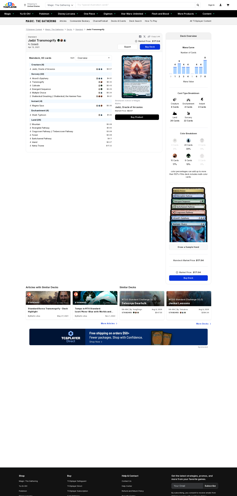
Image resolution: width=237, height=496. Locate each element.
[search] (135, 5)
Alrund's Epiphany (40, 78)
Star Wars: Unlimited (132, 13)
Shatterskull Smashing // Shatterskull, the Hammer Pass (56, 96)
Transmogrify (38, 82)
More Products (186, 13)
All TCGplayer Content (200, 21)
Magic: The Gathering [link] (28, 481)
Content (207, 13)
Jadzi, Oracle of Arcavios (43, 69)
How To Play (151, 21)
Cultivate (36, 85)
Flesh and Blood (160, 13)
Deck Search (135, 21)
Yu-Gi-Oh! (25, 13)
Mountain (36, 124)
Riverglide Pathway (41, 128)
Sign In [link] (211, 5)
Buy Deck (150, 47)
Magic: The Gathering (41, 21)
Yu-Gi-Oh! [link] (23, 486)
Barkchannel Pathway (42, 138)
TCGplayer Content (34, 29)
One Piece (89, 13)
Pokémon (44, 13)
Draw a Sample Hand (188, 247)
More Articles (108, 323)
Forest (35, 135)
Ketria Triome (38, 146)
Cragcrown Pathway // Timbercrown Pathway (52, 131)
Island (34, 142)
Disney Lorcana (66, 13)
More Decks (202, 324)
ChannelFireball (100, 21)
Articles (63, 21)
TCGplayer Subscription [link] (77, 491)
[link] (9, 5)
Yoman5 (35, 44)
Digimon (108, 13)
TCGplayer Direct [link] (74, 486)
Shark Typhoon (39, 115)
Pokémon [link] (23, 491)
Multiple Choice (39, 92)
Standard (79, 29)
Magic (7, 13)
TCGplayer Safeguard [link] (76, 481)
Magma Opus (38, 105)
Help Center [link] (127, 486)
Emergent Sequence (41, 89)
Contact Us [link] (126, 481)
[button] (198, 5)
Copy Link (155, 36)
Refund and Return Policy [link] (133, 491)
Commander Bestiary (80, 21)
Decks (69, 29)
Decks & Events (118, 21)
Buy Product (137, 117)
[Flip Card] (149, 77)
